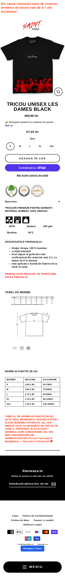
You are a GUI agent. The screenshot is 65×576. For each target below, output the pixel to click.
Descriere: (11, 201)
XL (40, 146)
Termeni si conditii (44, 520)
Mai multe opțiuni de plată (32, 175)
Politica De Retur (20, 520)
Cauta (15, 516)
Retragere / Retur (32, 548)
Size (32, 138)
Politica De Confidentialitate (37, 516)
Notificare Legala (32, 524)
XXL (52, 146)
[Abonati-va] (53, 484)
